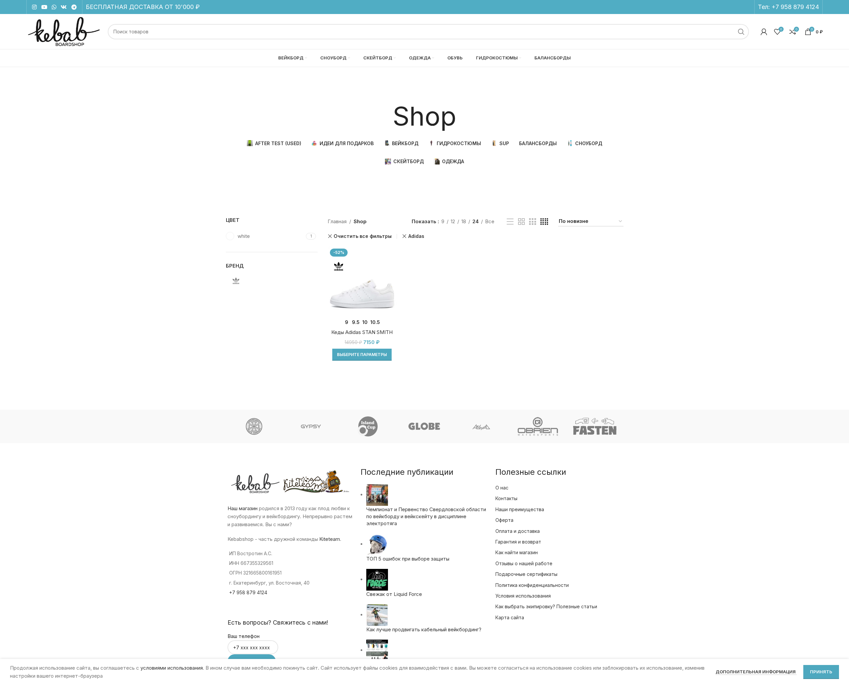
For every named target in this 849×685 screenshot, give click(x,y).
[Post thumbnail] (377, 494)
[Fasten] (594, 426)
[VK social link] (64, 7)
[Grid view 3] (532, 221)
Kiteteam (329, 539)
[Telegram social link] (74, 7)
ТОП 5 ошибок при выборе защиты (407, 559)
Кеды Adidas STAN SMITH (362, 332)
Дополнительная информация (756, 671)
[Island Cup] (367, 426)
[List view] (510, 221)
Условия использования (523, 596)
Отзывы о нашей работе (523, 563)
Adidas (416, 236)
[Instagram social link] (34, 7)
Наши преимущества (519, 509)
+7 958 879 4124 (795, 6)
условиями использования (171, 668)
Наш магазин (243, 508)
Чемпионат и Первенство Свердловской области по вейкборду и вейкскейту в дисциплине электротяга (426, 516)
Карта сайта (509, 617)
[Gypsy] (311, 426)
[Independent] (254, 426)
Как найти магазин (516, 552)
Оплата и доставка (517, 531)
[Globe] (424, 426)
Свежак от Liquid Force (394, 594)
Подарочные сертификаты (526, 574)
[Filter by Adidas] (247, 281)
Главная (337, 221)
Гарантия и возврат (518, 542)
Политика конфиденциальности (532, 585)
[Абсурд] (481, 426)
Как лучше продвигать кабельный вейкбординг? (423, 629)
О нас (501, 487)
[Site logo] (63, 31)
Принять (821, 671)
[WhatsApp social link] (53, 7)
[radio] (346, 322)
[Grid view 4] (544, 221)
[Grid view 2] (521, 221)
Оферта (504, 520)
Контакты (506, 498)
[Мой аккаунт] (764, 31)
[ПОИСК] (741, 31)
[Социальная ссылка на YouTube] (44, 7)
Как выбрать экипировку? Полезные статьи (546, 606)
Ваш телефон (244, 636)
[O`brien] (538, 426)
